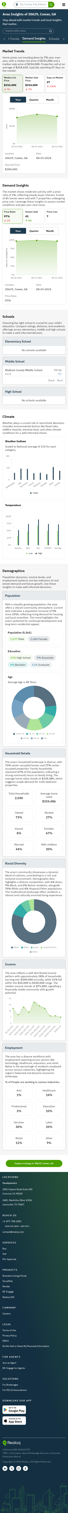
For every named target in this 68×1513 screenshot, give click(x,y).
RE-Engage (8, 1291)
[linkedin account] (4, 1468)
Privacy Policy (9, 1335)
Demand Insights (34, 38)
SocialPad (7, 1281)
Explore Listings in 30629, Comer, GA (34, 1163)
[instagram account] (18, 1468)
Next (60, 380)
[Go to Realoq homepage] (4, 4)
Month (50, 99)
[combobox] (34, 4)
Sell (4, 1253)
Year (18, 99)
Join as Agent (9, 1362)
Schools (54, 39)
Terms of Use (9, 1330)
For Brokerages (10, 1384)
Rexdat (6, 1286)
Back (51, 380)
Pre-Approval (9, 1259)
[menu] (64, 4)
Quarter (34, 99)
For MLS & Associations (14, 1390)
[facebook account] (25, 1468)
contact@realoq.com (13, 1231)
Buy (4, 1248)
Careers (6, 1313)
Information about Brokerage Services (29, 1453)
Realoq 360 (8, 1297)
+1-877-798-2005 (11, 1221)
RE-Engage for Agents (13, 1368)
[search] (51, 4)
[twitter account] (11, 1468)
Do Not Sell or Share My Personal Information (25, 1346)
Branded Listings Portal (14, 1275)
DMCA (5, 1340)
